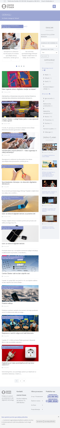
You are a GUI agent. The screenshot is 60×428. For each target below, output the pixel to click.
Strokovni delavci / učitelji (48, 88)
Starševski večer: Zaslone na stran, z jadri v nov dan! (49, 192)
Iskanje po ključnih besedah (48, 35)
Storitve (48, 123)
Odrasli (48, 78)
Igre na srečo (49, 98)
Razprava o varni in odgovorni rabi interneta (17, 333)
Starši (48, 81)
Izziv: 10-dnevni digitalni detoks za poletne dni (18, 214)
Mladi (48, 75)
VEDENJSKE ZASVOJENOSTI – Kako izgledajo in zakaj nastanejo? (19, 151)
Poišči (45, 56)
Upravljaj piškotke (49, 421)
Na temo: (46, 94)
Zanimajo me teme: (47, 49)
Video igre (49, 132)
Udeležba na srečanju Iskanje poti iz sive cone (48, 227)
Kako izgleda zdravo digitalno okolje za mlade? (19, 89)
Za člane (33, 405)
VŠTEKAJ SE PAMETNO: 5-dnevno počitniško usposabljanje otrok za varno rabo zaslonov (48, 174)
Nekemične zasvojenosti (47, 112)
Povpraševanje (35, 409)
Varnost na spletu (49, 129)
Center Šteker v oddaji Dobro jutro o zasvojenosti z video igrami (20, 120)
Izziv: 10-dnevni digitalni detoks (13, 244)
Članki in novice (35, 401)
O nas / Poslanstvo (36, 396)
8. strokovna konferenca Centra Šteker (48, 156)
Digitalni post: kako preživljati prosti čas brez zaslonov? (18, 364)
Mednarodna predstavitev (47, 105)
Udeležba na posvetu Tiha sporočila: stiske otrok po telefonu (49, 210)
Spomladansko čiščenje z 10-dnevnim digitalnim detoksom (19, 183)
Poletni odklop (7, 303)
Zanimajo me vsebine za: (49, 43)
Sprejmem (40, 421)
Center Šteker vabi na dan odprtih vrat (16, 273)
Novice (48, 116)
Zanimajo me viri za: (47, 69)
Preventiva (49, 120)
